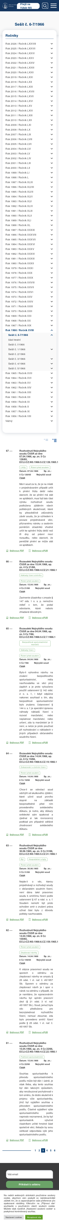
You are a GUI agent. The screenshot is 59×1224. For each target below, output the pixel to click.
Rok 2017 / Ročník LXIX (19, 86)
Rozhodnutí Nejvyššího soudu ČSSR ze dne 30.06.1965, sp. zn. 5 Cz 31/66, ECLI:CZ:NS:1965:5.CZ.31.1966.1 (38, 850)
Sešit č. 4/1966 (16, 363)
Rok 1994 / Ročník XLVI (19, 196)
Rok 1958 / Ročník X (17, 406)
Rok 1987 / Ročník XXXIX (20, 230)
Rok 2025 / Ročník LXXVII (20, 48)
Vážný (9, 421)
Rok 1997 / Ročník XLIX (19, 182)
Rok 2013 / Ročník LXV (18, 105)
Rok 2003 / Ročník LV (17, 153)
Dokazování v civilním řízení (33, 767)
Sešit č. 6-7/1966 (18, 335)
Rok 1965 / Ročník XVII (18, 373)
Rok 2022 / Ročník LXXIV (20, 62)
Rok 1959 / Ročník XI (17, 401)
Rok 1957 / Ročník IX (17, 411)
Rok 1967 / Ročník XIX (18, 325)
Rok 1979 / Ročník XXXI (19, 268)
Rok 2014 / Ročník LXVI (19, 101)
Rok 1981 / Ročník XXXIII (19, 258)
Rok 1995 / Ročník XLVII (19, 191)
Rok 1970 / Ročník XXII (18, 311)
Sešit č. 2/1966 (16, 354)
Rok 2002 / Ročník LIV (18, 158)
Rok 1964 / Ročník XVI (18, 378)
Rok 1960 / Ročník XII (17, 397)
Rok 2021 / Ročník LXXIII (19, 67)
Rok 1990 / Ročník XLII (18, 215)
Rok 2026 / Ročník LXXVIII (20, 43)
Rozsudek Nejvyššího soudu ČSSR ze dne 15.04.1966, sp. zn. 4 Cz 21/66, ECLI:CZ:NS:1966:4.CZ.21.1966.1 (38, 566)
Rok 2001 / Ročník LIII (18, 163)
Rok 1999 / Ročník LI (17, 172)
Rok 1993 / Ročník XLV (18, 201)
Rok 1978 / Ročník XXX (19, 273)
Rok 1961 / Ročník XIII (18, 392)
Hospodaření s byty (37, 859)
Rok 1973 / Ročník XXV (19, 296)
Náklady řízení (27, 650)
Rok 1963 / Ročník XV (18, 382)
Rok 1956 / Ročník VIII (18, 416)
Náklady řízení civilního (31, 575)
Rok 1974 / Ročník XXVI (19, 292)
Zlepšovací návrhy (29, 952)
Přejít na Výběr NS (26, 6)
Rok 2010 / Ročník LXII (18, 120)
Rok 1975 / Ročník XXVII (19, 287)
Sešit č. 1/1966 (16, 349)
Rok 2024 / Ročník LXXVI (20, 53)
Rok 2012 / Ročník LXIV (19, 110)
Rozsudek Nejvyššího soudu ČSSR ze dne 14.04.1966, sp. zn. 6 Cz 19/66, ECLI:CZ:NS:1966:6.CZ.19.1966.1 (38, 758)
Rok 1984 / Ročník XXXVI (20, 244)
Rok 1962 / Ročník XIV (18, 387)
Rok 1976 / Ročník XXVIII (19, 282)
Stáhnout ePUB (40, 550)
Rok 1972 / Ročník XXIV (19, 301)
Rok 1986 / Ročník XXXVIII (20, 234)
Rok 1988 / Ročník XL (17, 225)
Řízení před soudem (40, 467)
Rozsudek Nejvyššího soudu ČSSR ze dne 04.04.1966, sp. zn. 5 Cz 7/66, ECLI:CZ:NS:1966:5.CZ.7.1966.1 (37, 633)
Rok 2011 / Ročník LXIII (19, 115)
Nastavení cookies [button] (14, 1217)
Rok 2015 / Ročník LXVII (19, 96)
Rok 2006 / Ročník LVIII (18, 139)
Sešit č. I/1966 (16, 344)
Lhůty (23, 467)
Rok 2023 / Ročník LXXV (19, 58)
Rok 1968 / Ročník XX (18, 320)
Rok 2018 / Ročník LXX (18, 82)
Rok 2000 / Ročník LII (17, 168)
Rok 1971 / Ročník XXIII (19, 306)
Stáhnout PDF (17, 550)
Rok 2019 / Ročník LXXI (19, 77)
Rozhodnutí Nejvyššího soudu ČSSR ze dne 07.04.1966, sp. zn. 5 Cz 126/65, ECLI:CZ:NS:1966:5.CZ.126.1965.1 (38, 456)
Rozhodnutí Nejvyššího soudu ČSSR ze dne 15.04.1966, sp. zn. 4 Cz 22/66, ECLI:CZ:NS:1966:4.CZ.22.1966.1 (38, 1047)
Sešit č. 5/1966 (16, 368)
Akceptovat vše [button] (34, 1217)
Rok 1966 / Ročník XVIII (19, 330)
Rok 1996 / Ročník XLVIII (19, 187)
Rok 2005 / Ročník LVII (18, 144)
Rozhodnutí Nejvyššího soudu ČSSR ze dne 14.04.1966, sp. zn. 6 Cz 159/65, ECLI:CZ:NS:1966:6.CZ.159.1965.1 (38, 935)
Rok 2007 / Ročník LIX (18, 134)
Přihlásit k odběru (29, 1184)
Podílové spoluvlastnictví (32, 1057)
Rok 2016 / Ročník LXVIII (19, 91)
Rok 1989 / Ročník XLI (18, 220)
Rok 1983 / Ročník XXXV (19, 249)
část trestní (14, 339)
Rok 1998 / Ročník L (17, 177)
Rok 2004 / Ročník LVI (18, 148)
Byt (22, 859)
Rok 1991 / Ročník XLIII (19, 210)
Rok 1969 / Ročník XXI (18, 316)
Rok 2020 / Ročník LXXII (19, 72)
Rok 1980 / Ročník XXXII (19, 263)
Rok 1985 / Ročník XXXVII (20, 239)
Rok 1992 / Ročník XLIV (19, 206)
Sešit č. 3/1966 (16, 359)
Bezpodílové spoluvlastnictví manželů (35, 643)
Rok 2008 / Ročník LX (17, 129)
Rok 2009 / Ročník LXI (18, 125)
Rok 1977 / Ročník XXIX (19, 277)
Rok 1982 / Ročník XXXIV (20, 253)
